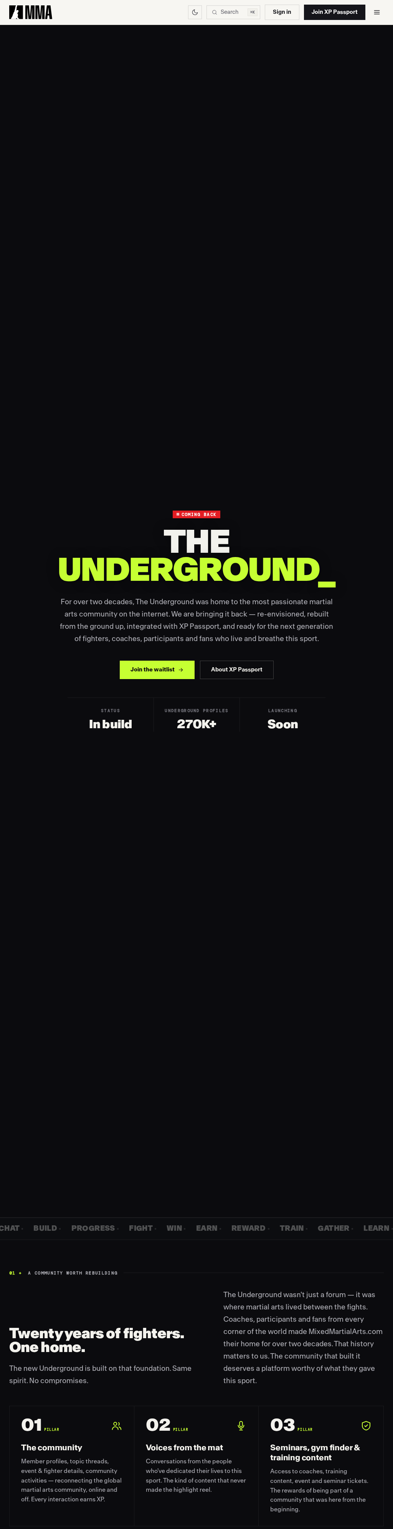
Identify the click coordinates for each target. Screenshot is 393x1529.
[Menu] (377, 12)
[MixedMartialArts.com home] (30, 12)
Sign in (282, 12)
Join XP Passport (335, 12)
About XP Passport (237, 670)
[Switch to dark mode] (195, 12)
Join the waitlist (152, 670)
